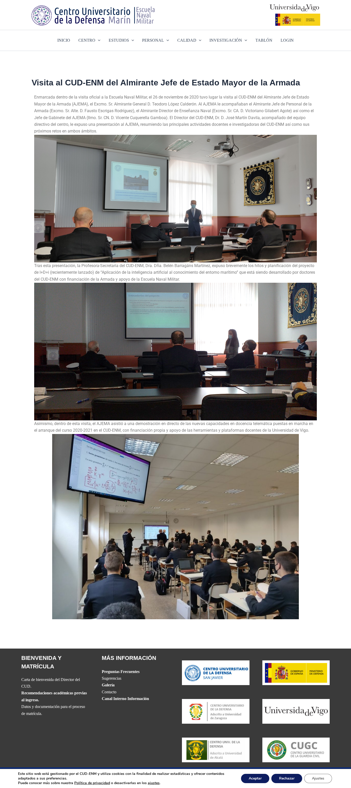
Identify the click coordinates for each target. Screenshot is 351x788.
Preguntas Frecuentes (121, 671)
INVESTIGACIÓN (225, 40)
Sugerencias (111, 678)
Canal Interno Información (125, 698)
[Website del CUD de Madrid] (216, 749)
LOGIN (287, 40)
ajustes (154, 783)
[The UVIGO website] (296, 711)
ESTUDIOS (119, 40)
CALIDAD (186, 40)
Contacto (109, 692)
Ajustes (318, 778)
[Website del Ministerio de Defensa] (296, 672)
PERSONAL (153, 40)
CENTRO (86, 40)
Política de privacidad (92, 783)
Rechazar (286, 778)
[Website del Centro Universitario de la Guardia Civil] (296, 749)
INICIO (63, 40)
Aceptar (255, 778)
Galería (108, 685)
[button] (97, 40)
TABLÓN (263, 40)
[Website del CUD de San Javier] (216, 672)
